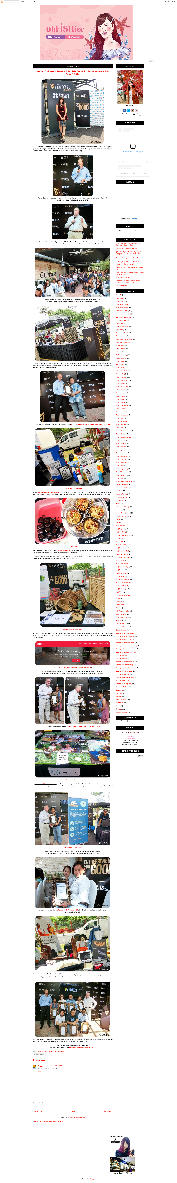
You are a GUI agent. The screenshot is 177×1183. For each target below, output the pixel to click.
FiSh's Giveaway (121, 355)
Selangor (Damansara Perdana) (126, 646)
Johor (118, 522)
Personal (119, 620)
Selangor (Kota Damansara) (125, 661)
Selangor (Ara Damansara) (125, 633)
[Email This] (35, 1054)
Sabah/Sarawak (121, 630)
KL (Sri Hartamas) (122, 585)
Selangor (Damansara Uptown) (126, 649)
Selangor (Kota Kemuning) (124, 665)
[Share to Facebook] (41, 1054)
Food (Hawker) (121, 399)
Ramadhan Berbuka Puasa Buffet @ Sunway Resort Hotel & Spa (128, 281)
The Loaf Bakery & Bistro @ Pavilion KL (129, 258)
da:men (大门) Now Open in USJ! (127, 248)
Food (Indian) (120, 412)
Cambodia (119, 323)
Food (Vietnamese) (122, 472)
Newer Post (38, 1111)
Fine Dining (120, 364)
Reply (39, 1071)
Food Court (120, 478)
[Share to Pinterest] (43, 1054)
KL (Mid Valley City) (122, 567)
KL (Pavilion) (120, 570)
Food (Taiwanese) (122, 462)
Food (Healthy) (121, 402)
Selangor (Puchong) (122, 674)
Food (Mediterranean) (123, 431)
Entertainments (121, 336)
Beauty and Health (122, 304)
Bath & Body (120, 301)
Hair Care (119, 491)
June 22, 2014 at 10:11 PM (56, 1066)
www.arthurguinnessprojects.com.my (82, 1047)
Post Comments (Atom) (77, 1117)
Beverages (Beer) (42, 1051)
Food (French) (121, 390)
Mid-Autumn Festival (122, 611)
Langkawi (119, 601)
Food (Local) (120, 428)
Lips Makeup (120, 604)
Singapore (119, 690)
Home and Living (121, 497)
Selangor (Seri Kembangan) (125, 677)
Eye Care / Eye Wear (123, 342)
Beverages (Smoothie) (123, 314)
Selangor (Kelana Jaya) (123, 655)
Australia (119, 295)
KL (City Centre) (121, 544)
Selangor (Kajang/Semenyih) (125, 652)
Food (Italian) (120, 418)
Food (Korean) (121, 424)
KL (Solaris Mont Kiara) (123, 582)
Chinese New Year (122, 326)
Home (73, 1111)
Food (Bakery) (120, 367)
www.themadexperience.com (81, 667)
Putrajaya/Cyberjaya (122, 627)
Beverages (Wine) (122, 320)
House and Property (122, 507)
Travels (118, 709)
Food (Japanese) (121, 421)
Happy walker (42, 1066)
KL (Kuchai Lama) (122, 563)
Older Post (107, 1111)
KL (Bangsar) (120, 529)
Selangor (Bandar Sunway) (125, 636)
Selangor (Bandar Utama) (124, 639)
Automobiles (120, 298)
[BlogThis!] (37, 1054)
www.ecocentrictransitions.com (46, 784)
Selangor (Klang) (121, 658)
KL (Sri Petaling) (121, 589)
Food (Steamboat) (122, 456)
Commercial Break (122, 333)
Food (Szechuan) (121, 459)
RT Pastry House (121, 285)
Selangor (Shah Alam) (123, 680)
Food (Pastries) (121, 443)
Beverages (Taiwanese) (123, 317)
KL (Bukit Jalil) (120, 538)
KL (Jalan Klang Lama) (123, 557)
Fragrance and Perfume (124, 481)
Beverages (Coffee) (122, 311)
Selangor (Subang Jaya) (124, 683)
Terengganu (120, 702)
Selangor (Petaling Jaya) (124, 671)
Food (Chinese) (121, 377)
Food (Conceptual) (122, 380)
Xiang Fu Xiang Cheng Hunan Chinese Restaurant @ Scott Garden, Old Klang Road (128, 253)
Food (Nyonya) (121, 440)
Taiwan (118, 696)
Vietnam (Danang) (122, 712)
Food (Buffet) (120, 374)
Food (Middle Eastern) (123, 437)
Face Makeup (120, 348)
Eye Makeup (120, 345)
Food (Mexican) (121, 434)
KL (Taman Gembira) (123, 595)
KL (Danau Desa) (121, 548)
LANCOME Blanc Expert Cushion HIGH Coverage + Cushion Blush (129, 244)
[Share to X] (39, 1054)
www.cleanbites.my (64, 550)
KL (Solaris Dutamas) (123, 579)
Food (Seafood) (121, 446)
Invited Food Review (122, 513)
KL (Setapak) (120, 576)
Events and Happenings (56, 1051)
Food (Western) (121, 475)
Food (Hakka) (120, 396)
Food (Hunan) (120, 409)
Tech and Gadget (121, 699)
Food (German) (121, 393)
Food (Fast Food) (122, 386)
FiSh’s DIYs (120, 361)
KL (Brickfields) (121, 532)
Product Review (121, 623)
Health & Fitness (121, 494)
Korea (118, 598)
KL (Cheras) (120, 541)
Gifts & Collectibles (122, 488)
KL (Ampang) (120, 525)
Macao (118, 608)
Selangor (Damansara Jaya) (125, 642)
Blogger (92, 1179)
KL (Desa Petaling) (122, 554)
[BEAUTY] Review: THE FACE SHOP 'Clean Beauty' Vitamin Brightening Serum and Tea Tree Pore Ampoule (129, 262)
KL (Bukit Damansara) (123, 535)
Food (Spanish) (121, 450)
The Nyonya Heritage (123, 277)
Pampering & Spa (122, 617)
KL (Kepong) (120, 560)
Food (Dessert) (121, 383)
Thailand (119, 706)
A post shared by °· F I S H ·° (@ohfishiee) (133, 173)
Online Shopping (121, 614)
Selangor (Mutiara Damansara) (126, 668)
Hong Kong (119, 500)
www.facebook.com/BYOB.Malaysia (50, 492)
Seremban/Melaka (122, 687)
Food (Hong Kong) (122, 405)
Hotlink (118, 503)
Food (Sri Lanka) (121, 453)
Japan (118, 519)
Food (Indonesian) (122, 415)
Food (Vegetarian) (122, 469)
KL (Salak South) (121, 573)
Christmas (119, 329)
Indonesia (119, 510)
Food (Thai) (120, 465)
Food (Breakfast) (121, 371)
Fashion (118, 352)
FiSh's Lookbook (121, 358)
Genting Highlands (122, 484)
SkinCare (119, 693)
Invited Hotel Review (122, 516)
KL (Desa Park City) (122, 551)
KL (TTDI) (119, 592)
